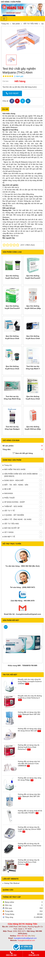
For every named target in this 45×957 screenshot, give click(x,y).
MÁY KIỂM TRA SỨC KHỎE (14, 469)
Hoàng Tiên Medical (11, 883)
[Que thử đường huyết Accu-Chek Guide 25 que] (32, 325)
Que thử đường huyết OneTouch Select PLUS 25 (12, 278)
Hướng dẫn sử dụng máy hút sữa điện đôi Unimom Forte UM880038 (29, 763)
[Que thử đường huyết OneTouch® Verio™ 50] (32, 265)
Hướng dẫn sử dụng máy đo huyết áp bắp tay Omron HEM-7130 (29, 829)
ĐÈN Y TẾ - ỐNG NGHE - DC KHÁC (18, 519)
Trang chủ (8, 465)
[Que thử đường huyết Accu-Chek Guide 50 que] (12, 325)
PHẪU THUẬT (9, 498)
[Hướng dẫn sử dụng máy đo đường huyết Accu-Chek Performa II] (10, 751)
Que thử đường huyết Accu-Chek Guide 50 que (12, 338)
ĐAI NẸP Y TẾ (9, 537)
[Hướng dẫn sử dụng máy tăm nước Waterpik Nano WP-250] (10, 718)
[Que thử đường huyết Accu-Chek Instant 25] (32, 386)
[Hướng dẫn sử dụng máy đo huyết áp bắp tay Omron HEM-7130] (10, 833)
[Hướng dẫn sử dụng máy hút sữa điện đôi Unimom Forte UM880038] (10, 767)
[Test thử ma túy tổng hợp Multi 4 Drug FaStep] (32, 355)
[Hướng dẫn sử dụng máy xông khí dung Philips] (10, 784)
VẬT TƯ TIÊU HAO (11, 524)
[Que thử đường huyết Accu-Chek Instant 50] (12, 355)
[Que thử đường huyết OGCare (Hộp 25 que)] (32, 416)
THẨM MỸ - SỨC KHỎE (13, 506)
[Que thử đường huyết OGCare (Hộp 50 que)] (32, 295)
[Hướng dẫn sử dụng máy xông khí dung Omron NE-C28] (10, 734)
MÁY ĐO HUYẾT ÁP (12, 528)
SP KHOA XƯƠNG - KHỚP (14, 502)
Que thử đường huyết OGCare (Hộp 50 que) (33, 308)
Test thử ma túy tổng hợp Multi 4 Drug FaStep (33, 368)
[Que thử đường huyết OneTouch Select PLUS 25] (12, 265)
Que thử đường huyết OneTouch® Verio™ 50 (32, 278)
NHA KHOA (8, 493)
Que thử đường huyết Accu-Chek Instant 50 (12, 368)
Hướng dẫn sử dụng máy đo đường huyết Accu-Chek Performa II (28, 747)
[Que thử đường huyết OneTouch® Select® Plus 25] (12, 295)
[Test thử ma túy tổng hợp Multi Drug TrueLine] (12, 386)
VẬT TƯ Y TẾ (9, 511)
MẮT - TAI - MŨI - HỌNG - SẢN (16, 485)
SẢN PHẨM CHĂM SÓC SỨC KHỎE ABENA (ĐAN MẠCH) (21, 475)
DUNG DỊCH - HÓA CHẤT (14, 480)
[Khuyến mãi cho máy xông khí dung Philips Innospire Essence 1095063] (10, 685)
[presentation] (4, 647)
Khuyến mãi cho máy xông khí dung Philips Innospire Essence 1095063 (30, 681)
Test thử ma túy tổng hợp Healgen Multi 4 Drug (12, 429)
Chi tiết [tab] (5, 109)
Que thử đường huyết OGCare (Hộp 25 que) (33, 429)
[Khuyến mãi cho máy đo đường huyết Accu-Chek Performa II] (10, 702)
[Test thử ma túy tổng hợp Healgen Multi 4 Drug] (12, 416)
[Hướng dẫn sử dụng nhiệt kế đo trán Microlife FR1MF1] (10, 817)
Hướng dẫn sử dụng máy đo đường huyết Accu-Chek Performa (28, 862)
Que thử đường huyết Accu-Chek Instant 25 (33, 398)
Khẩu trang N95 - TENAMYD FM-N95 (22, 665)
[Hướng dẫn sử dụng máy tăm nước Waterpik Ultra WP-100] (10, 800)
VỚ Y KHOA (8, 532)
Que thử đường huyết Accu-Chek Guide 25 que (33, 338)
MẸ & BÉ (7, 489)
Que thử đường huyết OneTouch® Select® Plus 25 (12, 308)
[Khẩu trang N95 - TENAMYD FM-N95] (22, 643)
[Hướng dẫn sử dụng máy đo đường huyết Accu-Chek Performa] (10, 866)
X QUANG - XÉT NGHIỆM (14, 515)
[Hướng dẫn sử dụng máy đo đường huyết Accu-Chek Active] (10, 849)
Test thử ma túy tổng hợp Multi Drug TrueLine (12, 398)
